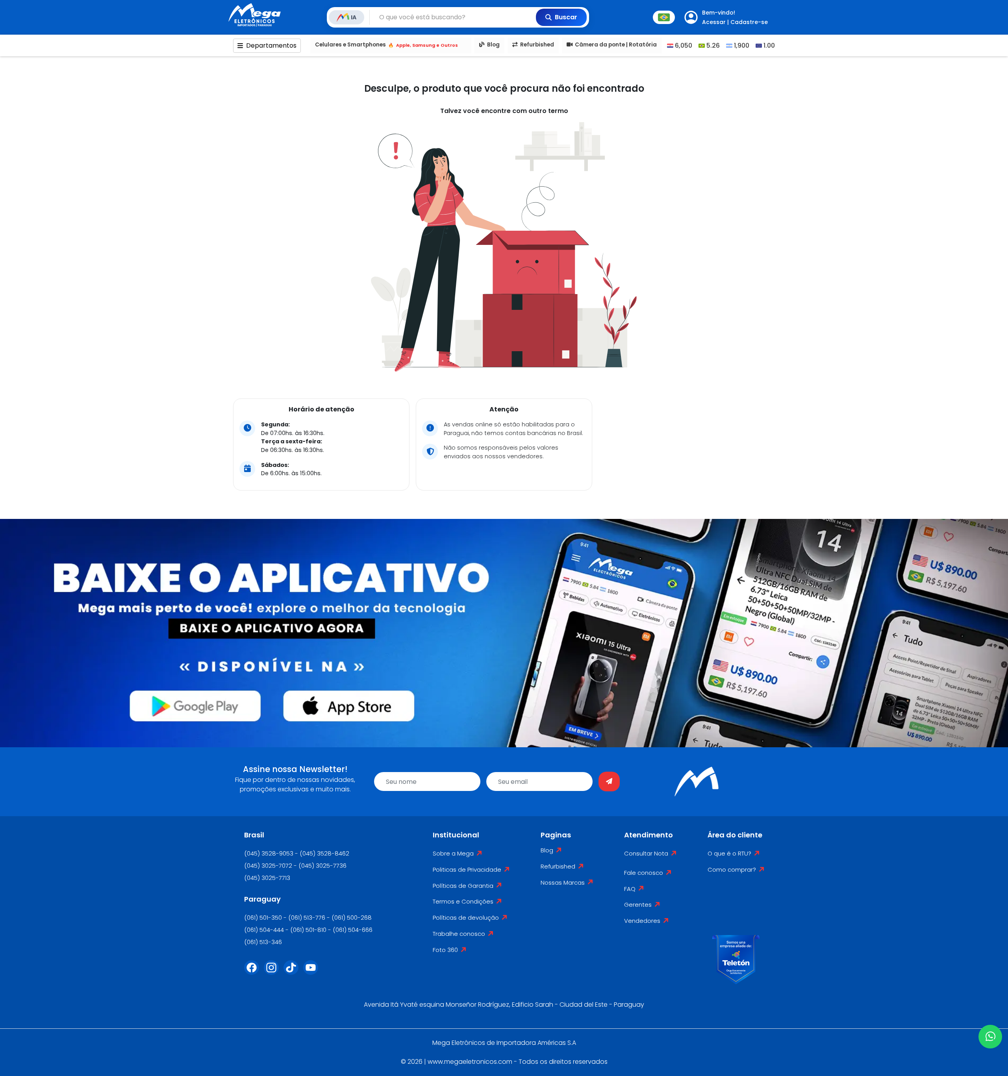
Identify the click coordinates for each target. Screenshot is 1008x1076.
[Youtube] (313, 972)
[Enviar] (609, 781)
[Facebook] (254, 972)
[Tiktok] (293, 972)
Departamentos (271, 45)
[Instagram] (274, 972)
